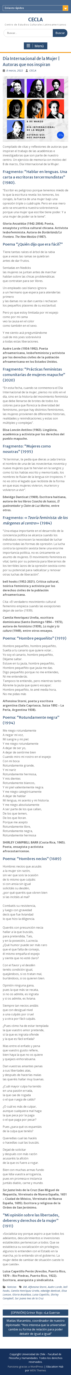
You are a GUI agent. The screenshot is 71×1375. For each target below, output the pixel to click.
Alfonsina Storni (37, 1287)
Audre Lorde (55, 1287)
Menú (39, 46)
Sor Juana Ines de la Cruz (29, 1298)
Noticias (11, 1287)
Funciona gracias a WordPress (25, 1366)
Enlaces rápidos (14, 8)
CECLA (35, 20)
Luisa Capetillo (40, 1294)
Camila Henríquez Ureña (25, 1290)
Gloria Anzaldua (21, 1294)
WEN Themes (38, 1370)
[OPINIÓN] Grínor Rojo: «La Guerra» (35, 1313)
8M (25, 1287)
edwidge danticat (50, 1290)
